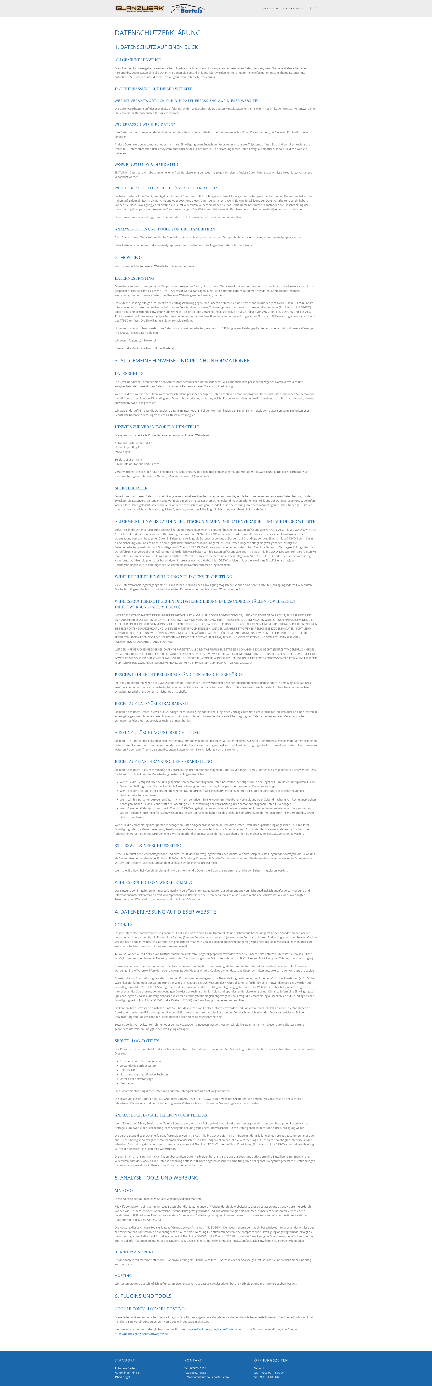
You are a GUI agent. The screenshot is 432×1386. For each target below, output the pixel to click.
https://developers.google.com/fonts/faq (212, 1329)
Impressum (270, 8)
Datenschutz (293, 8)
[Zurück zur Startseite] (140, 8)
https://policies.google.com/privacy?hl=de (141, 1334)
